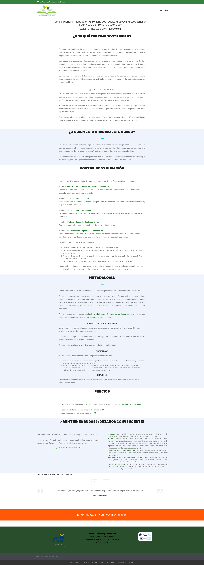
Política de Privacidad (89, 562)
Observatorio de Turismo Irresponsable (140, 446)
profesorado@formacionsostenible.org (52, 2)
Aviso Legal (74, 562)
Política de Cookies (107, 562)
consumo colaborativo (109, 55)
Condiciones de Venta (125, 562)
